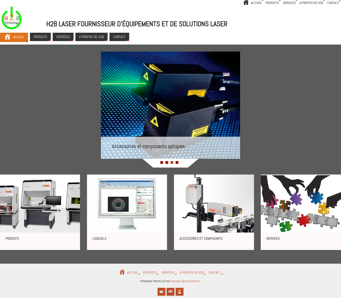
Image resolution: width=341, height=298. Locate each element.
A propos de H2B (311, 3)
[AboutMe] (179, 292)
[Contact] (170, 292)
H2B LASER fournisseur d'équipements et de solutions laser (137, 24)
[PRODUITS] (40, 204)
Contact (333, 3)
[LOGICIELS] (127, 204)
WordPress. (193, 281)
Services (289, 3)
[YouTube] (161, 292)
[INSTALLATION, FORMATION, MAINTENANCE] (301, 204)
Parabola (176, 281)
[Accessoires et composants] (214, 204)
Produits (272, 3)
